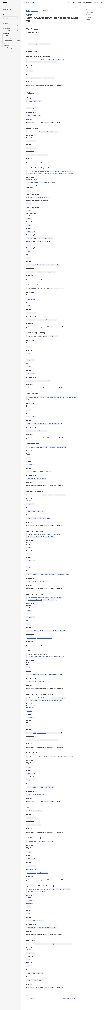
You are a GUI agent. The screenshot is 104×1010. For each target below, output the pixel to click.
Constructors (89, 17)
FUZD (28, 11)
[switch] (96, 2)
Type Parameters (90, 12)
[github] (100, 2)
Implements (88, 14)
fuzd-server (34, 11)
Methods (88, 19)
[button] (10, 7)
